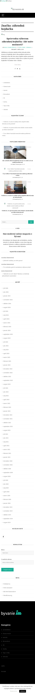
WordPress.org (7, 595)
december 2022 (7, 369)
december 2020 (7, 461)
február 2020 (7, 499)
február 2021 (7, 453)
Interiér (5, 90)
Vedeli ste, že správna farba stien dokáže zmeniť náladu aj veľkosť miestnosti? (17, 128)
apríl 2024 (6, 319)
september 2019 (8, 518)
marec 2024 (6, 323)
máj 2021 (6, 442)
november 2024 (7, 299)
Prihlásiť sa (6, 584)
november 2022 (7, 372)
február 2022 (7, 407)
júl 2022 (5, 388)
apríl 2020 (6, 492)
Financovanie (6, 86)
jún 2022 (5, 392)
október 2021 (7, 422)
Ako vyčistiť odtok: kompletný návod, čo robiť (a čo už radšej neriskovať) (17, 161)
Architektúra (6, 82)
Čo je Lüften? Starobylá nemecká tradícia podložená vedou (16, 134)
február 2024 (7, 326)
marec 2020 (6, 495)
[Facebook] (3, 537)
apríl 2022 (6, 399)
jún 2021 (5, 438)
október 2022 (7, 376)
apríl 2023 (6, 353)
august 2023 (7, 338)
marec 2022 (6, 403)
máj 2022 (6, 395)
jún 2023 (5, 346)
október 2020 (7, 468)
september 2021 (8, 426)
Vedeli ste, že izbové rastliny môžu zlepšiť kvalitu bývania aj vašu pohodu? (15, 123)
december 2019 (7, 507)
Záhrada (28, 47)
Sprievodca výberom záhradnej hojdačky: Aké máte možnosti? (17, 41)
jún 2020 (5, 484)
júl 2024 (5, 311)
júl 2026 (5, 288)
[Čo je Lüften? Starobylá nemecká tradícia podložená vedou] (15, 170)
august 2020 (7, 476)
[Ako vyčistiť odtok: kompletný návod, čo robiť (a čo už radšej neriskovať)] (15, 153)
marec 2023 (6, 357)
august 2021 (7, 430)
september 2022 (8, 380)
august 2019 (7, 522)
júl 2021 (5, 434)
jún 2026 (5, 292)
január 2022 (6, 411)
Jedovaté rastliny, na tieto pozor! (13, 260)
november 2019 (7, 511)
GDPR (3, 666)
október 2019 (7, 515)
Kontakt (3, 671)
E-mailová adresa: (6, 559)
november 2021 (7, 419)
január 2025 (6, 296)
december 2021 (7, 415)
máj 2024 (6, 315)
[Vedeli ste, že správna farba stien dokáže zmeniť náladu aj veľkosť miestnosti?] (15, 206)
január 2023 (6, 365)
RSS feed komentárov (9, 591)
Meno (3, 550)
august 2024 (7, 307)
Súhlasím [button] (22, 691)
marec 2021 (6, 449)
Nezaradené (6, 94)
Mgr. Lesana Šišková (10, 47)
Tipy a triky (22, 47)
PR (4, 98)
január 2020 (6, 503)
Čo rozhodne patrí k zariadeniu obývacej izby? (17, 267)
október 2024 (7, 303)
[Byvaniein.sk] (17, 9)
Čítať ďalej (17, 64)
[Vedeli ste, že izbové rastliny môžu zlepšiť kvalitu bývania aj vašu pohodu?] (15, 188)
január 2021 (6, 457)
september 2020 (8, 472)
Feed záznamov (7, 588)
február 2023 (7, 361)
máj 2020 (6, 488)
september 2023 (8, 334)
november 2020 (7, 465)
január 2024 (6, 330)
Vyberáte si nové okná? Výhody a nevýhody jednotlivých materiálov (15, 275)
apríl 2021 (6, 445)
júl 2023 (5, 342)
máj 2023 (6, 349)
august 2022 (7, 384)
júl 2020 (5, 480)
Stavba (5, 102)
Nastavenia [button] (13, 691)
